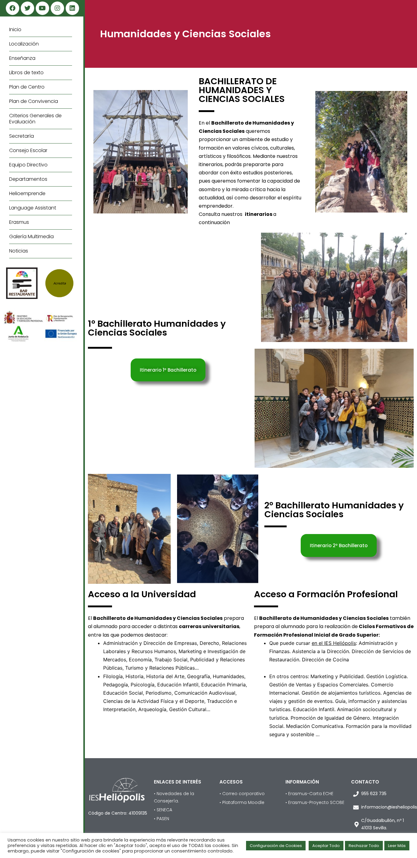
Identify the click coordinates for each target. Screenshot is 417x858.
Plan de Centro (27, 86)
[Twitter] (27, 8)
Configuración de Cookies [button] (276, 846)
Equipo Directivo (28, 164)
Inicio (15, 29)
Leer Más (397, 846)
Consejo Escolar (28, 150)
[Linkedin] (72, 8)
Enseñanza (22, 58)
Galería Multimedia (31, 236)
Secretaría (21, 136)
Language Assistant (32, 207)
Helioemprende (27, 193)
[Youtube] (42, 8)
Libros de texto (26, 72)
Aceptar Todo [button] (326, 846)
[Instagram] (57, 8)
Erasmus (19, 222)
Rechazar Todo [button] (364, 846)
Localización (24, 43)
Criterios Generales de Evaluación (35, 118)
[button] (168, 369)
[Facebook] (12, 8)
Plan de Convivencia (33, 101)
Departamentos (28, 179)
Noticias (18, 250)
